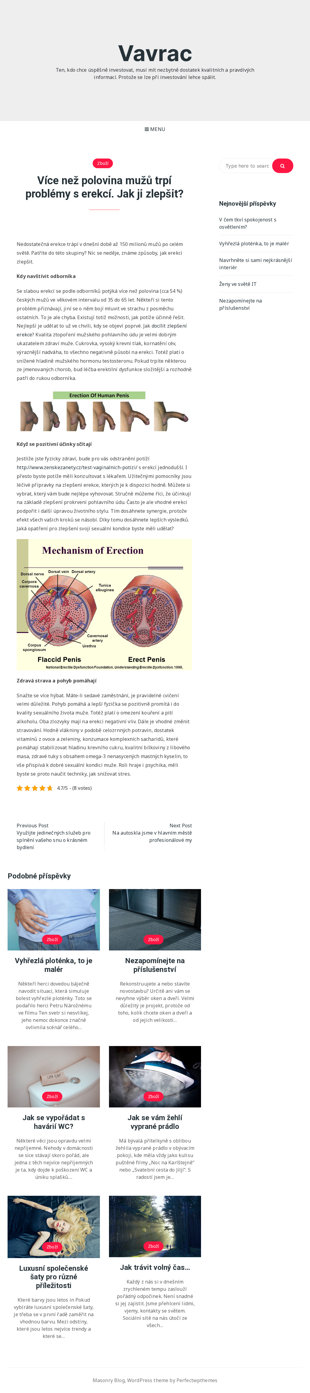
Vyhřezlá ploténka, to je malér (53, 965)
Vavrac (155, 53)
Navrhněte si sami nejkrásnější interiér (255, 264)
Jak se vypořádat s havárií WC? (53, 1122)
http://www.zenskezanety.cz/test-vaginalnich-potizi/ (77, 467)
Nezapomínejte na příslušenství (155, 965)
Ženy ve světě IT (238, 284)
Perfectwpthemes (196, 1380)
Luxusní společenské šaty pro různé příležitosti (53, 1277)
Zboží (102, 163)
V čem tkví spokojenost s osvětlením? (247, 223)
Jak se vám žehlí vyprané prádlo (154, 1122)
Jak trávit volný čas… (155, 1267)
